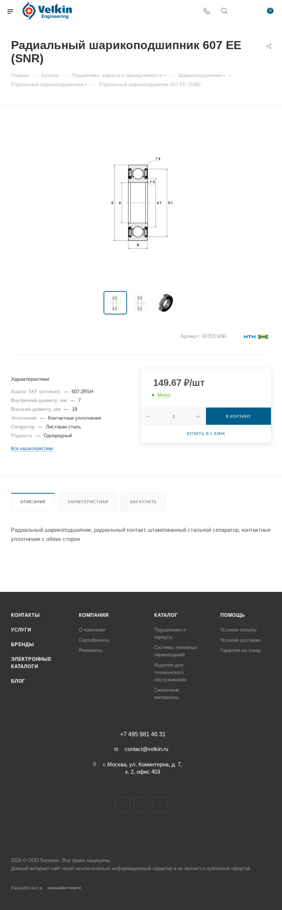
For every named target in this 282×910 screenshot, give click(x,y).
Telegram (122, 805)
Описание (33, 502)
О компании (92, 630)
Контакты (25, 615)
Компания (93, 615)
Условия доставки (240, 640)
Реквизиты (90, 650)
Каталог (166, 615)
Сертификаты (94, 640)
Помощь (232, 615)
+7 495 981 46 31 (143, 734)
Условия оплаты (238, 630)
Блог (18, 681)
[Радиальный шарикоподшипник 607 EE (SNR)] (141, 199)
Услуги (21, 630)
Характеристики (88, 502)
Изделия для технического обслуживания (170, 672)
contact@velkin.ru (146, 749)
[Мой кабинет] (241, 11)
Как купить (143, 502)
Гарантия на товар (240, 650)
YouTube (141, 805)
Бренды (22, 644)
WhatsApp (160, 805)
